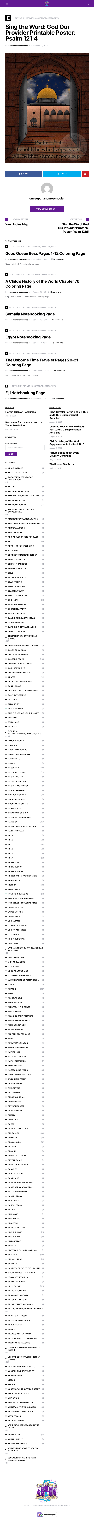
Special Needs (15, 1259)
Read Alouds (14, 1142)
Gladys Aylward (16, 790)
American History (17, 505)
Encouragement (16, 709)
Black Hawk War (16, 591)
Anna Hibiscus (15, 532)
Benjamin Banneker (17, 564)
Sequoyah (13, 1223)
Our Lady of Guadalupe (19, 1075)
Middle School (15, 1002)
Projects (13, 1138)
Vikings (11, 1384)
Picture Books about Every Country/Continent (64, 454)
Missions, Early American (20, 1016)
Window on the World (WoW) (22, 1407)
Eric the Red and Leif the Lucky (23, 713)
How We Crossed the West (21, 898)
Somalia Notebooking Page (30, 314)
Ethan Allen (14, 722)
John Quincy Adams (17, 925)
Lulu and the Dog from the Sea (23, 980)
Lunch (11, 984)
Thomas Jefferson (17, 1316)
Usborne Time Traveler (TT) (21, 1366)
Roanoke (12, 1169)
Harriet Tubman (16, 831)
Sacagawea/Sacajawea (20, 1187)
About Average (15, 468)
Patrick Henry (15, 1084)
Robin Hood (13, 1178)
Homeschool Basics (18, 894)
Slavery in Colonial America (22, 1250)
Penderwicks (14, 1102)
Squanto (12, 1264)
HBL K (10, 858)
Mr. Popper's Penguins (19, 1034)
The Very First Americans (20, 1304)
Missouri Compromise (19, 1020)
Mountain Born (15, 1029)
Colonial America (17, 650)
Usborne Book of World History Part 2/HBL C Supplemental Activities (67, 429)
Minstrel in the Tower (19, 1007)
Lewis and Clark (16, 957)
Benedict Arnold (16, 559)
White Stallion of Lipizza (20, 1403)
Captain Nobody (16, 622)
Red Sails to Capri (17, 1156)
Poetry (11, 1124)
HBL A (10, 835)
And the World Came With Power (24, 523)
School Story (15, 1205)
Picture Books (15, 1111)
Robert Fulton (15, 1174)
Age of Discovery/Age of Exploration (20, 478)
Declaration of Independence (23, 691)
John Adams (14, 921)
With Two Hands (16, 1421)
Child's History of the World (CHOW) (22, 637)
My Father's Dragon (18, 1043)
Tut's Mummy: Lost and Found (22, 1338)
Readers (12, 1147)
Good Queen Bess (16, 799)
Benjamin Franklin (17, 568)
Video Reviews (15, 1375)
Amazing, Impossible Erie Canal (23, 496)
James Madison (15, 907)
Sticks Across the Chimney (21, 1273)
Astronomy (14, 550)
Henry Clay (13, 862)
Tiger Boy (13, 1329)
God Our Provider (17, 795)
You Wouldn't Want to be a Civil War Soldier (24, 1449)
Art (10, 541)
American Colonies (17, 500)
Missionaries (14, 1011)
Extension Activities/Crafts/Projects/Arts (24, 732)
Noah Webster (15, 1066)
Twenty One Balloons (19, 1343)
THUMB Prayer (15, 1325)
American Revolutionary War (23, 519)
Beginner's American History (22, 555)
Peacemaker (14, 1093)
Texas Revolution (17, 1291)
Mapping (12, 989)
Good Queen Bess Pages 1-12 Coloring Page (45, 253)
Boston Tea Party (17, 609)
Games (11, 763)
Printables (13, 1133)
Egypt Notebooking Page (28, 337)
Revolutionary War (18, 1165)
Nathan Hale (14, 1052)
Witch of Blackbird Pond (20, 1412)
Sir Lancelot (14, 1241)
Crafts (11, 677)
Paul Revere (14, 1088)
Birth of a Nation (16, 586)
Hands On (12, 822)
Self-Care (13, 1214)
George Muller (15, 777)
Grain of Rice (14, 808)
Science (12, 1210)
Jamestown (14, 916)
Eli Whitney (14, 704)
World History (15, 1439)
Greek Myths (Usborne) (19, 817)
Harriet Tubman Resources (20, 411)
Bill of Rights (15, 582)
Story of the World (18, 1277)
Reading (12, 1151)
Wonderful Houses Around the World (23, 1426)
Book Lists (13, 600)
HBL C (10, 844)
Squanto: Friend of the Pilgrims (24, 1268)
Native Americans (17, 1061)
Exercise (12, 727)
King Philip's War (16, 939)
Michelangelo (15, 998)
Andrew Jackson (16, 528)
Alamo (11, 487)
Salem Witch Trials (17, 1192)
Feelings (12, 745)
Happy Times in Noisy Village (22, 826)
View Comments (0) (45, 209)
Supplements (14, 1286)
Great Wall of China (18, 813)
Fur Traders (14, 759)
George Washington (18, 786)
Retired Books (15, 1160)
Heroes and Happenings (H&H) (22, 876)
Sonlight (12, 1255)
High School (14, 880)
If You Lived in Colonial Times (22, 903)
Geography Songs (17, 772)
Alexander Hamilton (18, 491)
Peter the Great (16, 1106)
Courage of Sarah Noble (20, 673)
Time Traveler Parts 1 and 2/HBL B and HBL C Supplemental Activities (68, 415)
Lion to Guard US (16, 962)
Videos (11, 1380)
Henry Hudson (15, 867)
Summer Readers (16, 1282)
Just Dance (13, 934)
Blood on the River (17, 595)
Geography (13, 768)
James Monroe (15, 912)
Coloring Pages (16, 659)
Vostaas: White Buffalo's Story (24, 1389)
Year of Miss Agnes (17, 1444)
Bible (10, 573)
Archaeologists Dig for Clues (23, 537)
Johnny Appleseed (17, 930)
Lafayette (13, 943)
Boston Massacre (17, 604)
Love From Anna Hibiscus (20, 975)
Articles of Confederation (21, 546)
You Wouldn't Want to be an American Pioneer (22, 1459)
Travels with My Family (19, 1334)
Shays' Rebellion (16, 1228)
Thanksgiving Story (18, 1295)
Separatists (14, 1219)
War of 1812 (13, 1398)
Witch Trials (14, 1416)
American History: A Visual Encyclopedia (21, 510)
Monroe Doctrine (17, 1025)
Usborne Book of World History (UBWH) (24, 1348)
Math (10, 993)
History (12, 885)
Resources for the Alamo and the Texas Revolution (23, 424)
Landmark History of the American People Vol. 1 (25, 949)
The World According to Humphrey (25, 1309)
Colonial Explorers (18, 655)
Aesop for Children (17, 473)
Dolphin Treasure (17, 695)
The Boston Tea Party (61, 464)
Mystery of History (18, 1048)
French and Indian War (19, 754)
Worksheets (14, 1435)
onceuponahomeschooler (19, 46)
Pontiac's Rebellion (18, 1129)
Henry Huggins (15, 871)
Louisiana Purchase (18, 971)
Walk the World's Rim (18, 1394)
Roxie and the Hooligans (20, 1183)
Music (11, 1038)
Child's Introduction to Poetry (24, 646)
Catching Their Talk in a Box (22, 627)
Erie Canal (13, 718)
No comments (58, 259)
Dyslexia (12, 700)
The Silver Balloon (17, 1300)
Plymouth (13, 1120)
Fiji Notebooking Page (25, 392)
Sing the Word (15, 1232)
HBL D (10, 849)
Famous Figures (16, 741)
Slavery (12, 1246)
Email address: (11, 443)
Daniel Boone (14, 686)
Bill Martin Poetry (17, 577)
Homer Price (14, 889)
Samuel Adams (15, 1196)
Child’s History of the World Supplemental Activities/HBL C (66, 443)
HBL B (10, 840)
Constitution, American (20, 664)
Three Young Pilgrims (19, 1320)
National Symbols (17, 1057)
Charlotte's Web (16, 631)
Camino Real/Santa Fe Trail (21, 618)
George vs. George (17, 781)
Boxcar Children (16, 613)
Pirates (11, 1115)
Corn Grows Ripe (16, 668)
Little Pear (13, 966)
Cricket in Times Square (20, 682)
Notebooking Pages (18, 1070)
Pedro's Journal (16, 1097)
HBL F (10, 853)
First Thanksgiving (17, 750)
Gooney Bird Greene (18, 804)
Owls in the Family (17, 1079)
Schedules (13, 1201)
